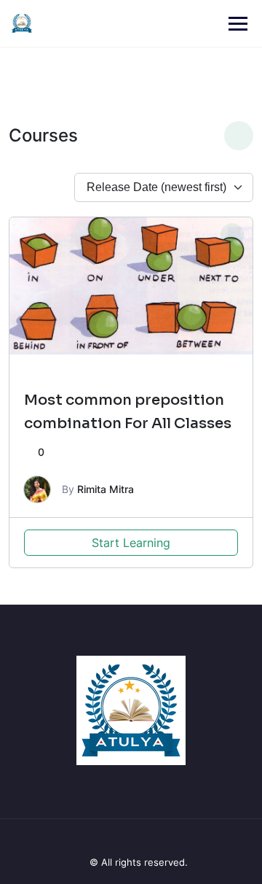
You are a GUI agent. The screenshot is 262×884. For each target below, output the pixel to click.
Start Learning (131, 542)
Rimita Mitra (105, 489)
